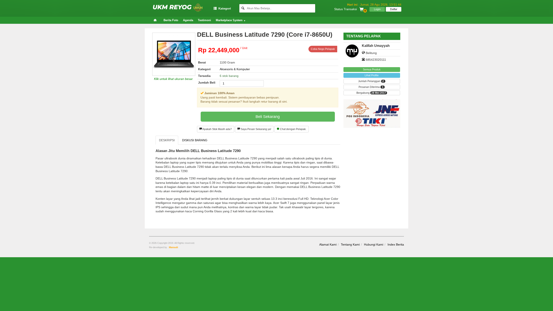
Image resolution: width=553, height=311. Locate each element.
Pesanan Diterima (371, 87)
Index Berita (396, 244)
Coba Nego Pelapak (323, 49)
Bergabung (371, 93)
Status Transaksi (345, 9)
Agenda (188, 20)
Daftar (393, 9)
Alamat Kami (328, 244)
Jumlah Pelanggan (371, 81)
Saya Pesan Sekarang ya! (255, 129)
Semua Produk (371, 69)
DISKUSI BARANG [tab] (194, 140)
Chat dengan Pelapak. (292, 129)
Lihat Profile (372, 75)
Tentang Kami (350, 244)
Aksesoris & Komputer (235, 69)
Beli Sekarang (268, 116)
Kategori (224, 8)
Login (377, 9)
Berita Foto (171, 20)
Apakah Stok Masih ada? (217, 129)
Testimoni (204, 20)
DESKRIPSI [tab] (167, 140)
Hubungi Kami (373, 244)
